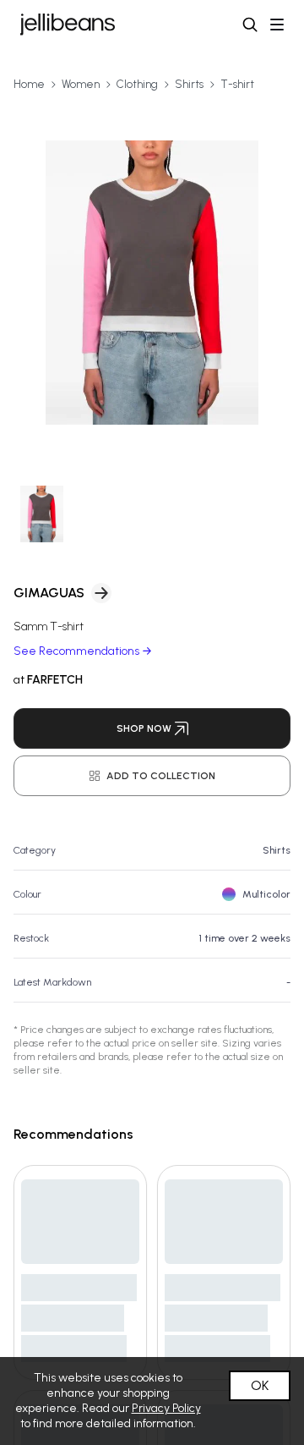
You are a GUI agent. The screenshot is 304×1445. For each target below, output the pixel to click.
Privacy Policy (166, 1408)
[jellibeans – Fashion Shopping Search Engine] (67, 25)
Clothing (137, 84)
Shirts (189, 84)
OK (260, 1385)
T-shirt (237, 84)
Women (81, 84)
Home (29, 84)
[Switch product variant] (42, 514)
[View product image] (152, 282)
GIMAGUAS (49, 593)
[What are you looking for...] (250, 24)
